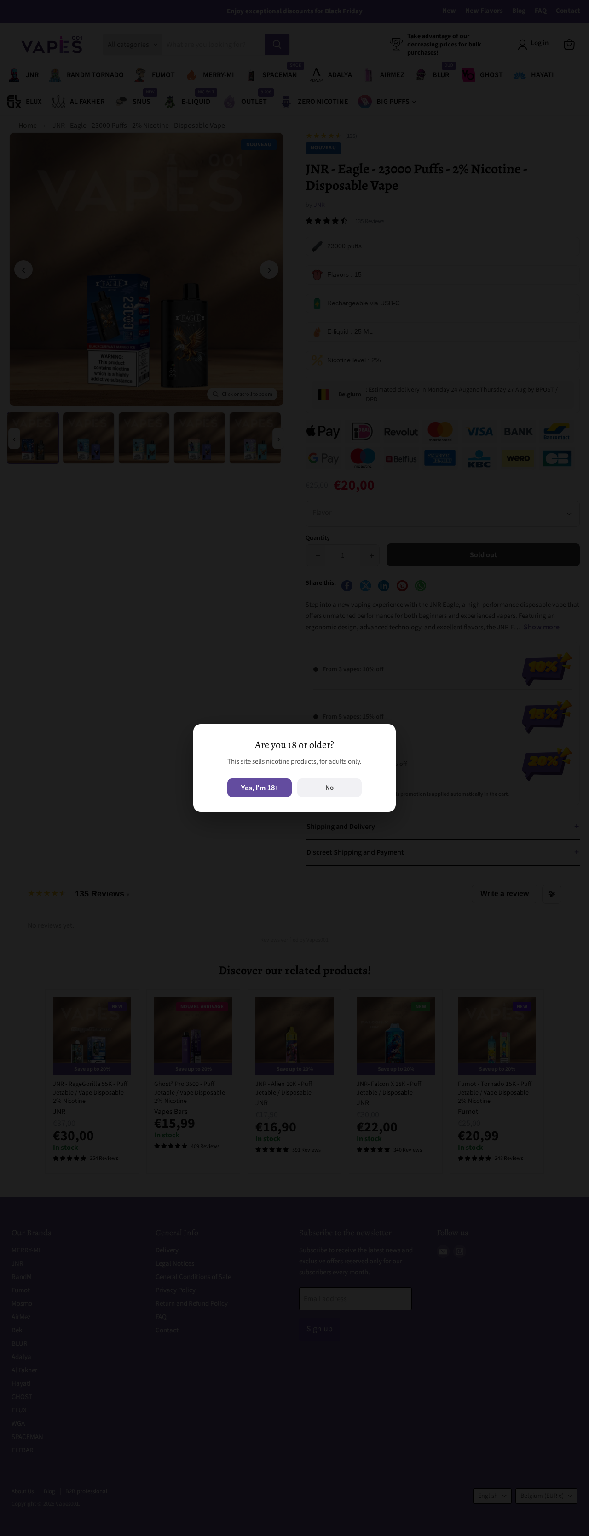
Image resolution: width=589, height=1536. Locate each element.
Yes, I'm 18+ (260, 788)
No (329, 788)
